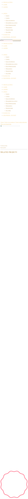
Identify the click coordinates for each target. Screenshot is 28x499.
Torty (7, 16)
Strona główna (8, 43)
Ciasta (7, 18)
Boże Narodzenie (11, 25)
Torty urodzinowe (21, 122)
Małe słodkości (10, 20)
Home (2, 118)
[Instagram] (15, 343)
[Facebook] (15, 318)
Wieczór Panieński (6, 124)
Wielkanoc (9, 27)
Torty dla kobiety (9, 122)
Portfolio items (9, 118)
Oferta (5, 13)
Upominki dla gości (11, 23)
